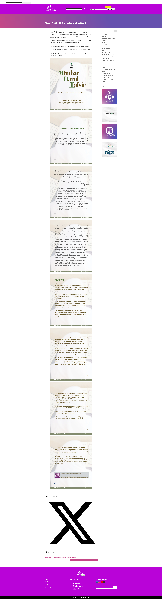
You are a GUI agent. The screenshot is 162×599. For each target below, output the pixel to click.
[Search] (115, 31)
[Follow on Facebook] (97, 582)
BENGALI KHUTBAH (50, 589)
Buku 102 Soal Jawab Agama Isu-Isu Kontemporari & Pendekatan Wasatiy (109, 54)
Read (103, 71)
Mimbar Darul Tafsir (108, 79)
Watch (103, 86)
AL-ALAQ (104, 42)
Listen (103, 67)
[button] (0, 1)
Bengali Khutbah (106, 48)
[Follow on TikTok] (104, 582)
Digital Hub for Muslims (108, 60)
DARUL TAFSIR (105, 58)
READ (46, 583)
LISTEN (47, 586)
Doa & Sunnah (106, 73)
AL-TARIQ (104, 45)
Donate (108, 7)
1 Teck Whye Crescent (77, 582)
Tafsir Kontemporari (108, 82)
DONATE (47, 581)
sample (104, 84)
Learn (103, 65)
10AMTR (104, 36)
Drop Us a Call (76, 588)
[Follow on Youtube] (102, 582)
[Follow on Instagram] (99, 582)
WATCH (47, 584)
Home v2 (104, 63)
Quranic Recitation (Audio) (109, 69)
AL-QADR (104, 34)
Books (103, 50)
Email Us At (75, 585)
